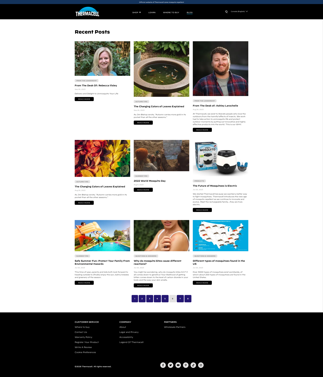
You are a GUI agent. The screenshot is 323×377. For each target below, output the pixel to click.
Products (199, 181)
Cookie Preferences (85, 352)
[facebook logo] (163, 365)
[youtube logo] (178, 365)
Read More (84, 99)
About (122, 327)
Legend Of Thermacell (131, 342)
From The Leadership (86, 80)
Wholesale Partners (174, 327)
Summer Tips (141, 176)
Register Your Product (87, 342)
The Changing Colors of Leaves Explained (159, 106)
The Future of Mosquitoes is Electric (215, 185)
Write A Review (83, 347)
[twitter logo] (170, 365)
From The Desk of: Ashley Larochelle (215, 105)
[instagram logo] (201, 365)
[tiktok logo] (193, 365)
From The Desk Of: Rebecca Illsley (96, 85)
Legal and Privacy (129, 332)
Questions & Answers (146, 256)
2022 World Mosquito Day (150, 181)
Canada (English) (238, 11)
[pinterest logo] (186, 365)
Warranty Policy (83, 337)
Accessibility (126, 337)
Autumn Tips (141, 101)
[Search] (226, 11)
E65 (152, 2)
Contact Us (81, 332)
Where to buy (82, 327)
